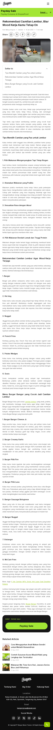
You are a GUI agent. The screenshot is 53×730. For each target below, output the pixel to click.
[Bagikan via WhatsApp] (11, 34)
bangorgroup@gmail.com (26, 708)
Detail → (44, 12)
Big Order (26, 687)
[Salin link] (34, 34)
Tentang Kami (10, 687)
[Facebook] (19, 718)
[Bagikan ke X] (17, 34)
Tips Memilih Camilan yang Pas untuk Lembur (23, 73)
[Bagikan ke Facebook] (22, 34)
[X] (24, 718)
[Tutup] (50, 12)
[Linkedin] (39, 718)
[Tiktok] (34, 718)
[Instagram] (14, 718)
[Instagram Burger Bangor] (28, 34)
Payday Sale (26, 626)
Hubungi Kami (43, 687)
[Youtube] (29, 718)
